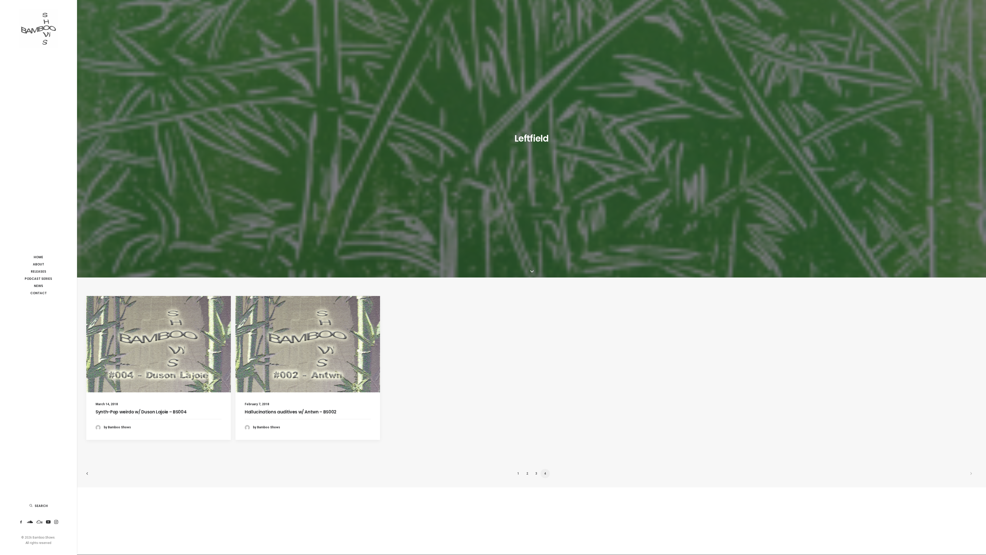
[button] (21, 522)
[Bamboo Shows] (38, 28)
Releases (38, 271)
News (38, 286)
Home (38, 257)
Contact (38, 293)
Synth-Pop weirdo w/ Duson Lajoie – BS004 (141, 412)
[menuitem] (38, 257)
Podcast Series (38, 278)
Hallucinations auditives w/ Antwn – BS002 (290, 412)
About (38, 264)
